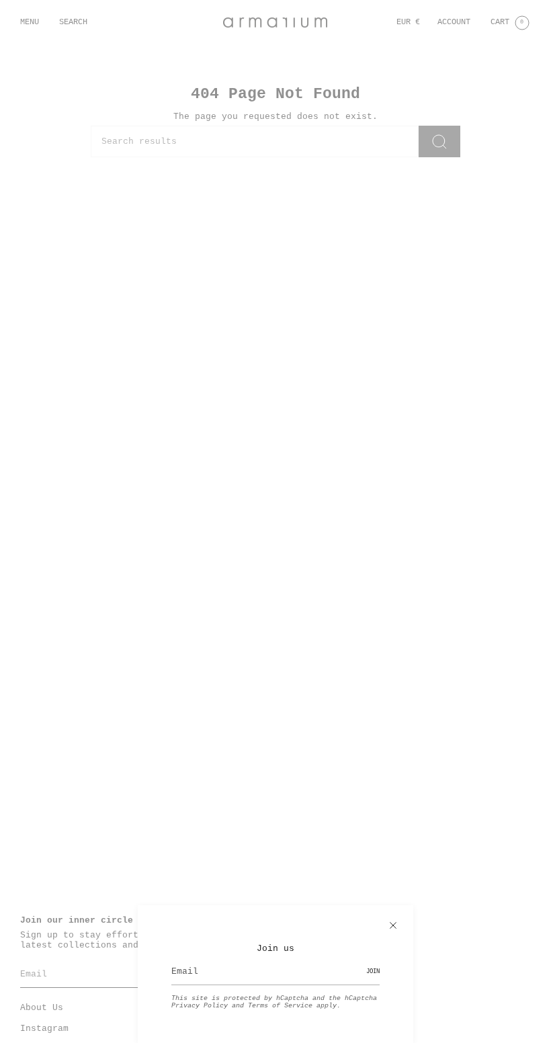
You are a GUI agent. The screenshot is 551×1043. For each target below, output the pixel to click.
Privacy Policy (199, 1005)
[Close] (393, 925)
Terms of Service (280, 1005)
